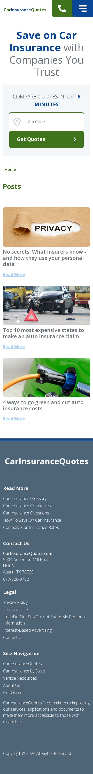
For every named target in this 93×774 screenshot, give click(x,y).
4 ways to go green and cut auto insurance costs (43, 405)
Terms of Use (15, 609)
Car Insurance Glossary (25, 498)
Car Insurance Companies (27, 506)
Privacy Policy (15, 602)
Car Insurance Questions (26, 513)
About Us (11, 685)
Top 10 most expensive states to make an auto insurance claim (43, 333)
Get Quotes (31, 139)
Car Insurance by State (24, 671)
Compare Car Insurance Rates (31, 527)
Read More (14, 274)
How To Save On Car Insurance (32, 520)
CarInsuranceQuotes (22, 664)
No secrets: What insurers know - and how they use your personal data (44, 258)
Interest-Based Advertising (27, 630)
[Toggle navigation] (82, 8)
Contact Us (13, 637)
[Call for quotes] (63, 8)
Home (10, 169)
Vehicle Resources (20, 678)
